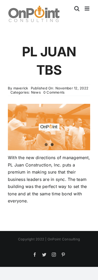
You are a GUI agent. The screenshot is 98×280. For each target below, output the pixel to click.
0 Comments (54, 92)
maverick (20, 88)
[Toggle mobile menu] (87, 8)
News (36, 92)
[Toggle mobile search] (76, 8)
